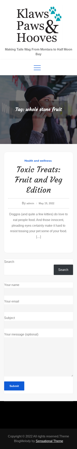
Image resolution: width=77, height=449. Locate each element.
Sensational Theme (49, 441)
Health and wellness (38, 160)
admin (30, 203)
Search (9, 261)
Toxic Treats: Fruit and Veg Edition (38, 180)
